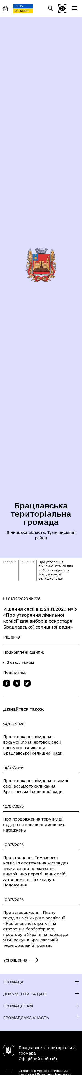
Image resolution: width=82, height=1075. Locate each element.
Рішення (27, 562)
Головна (9, 562)
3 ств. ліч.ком (20, 662)
